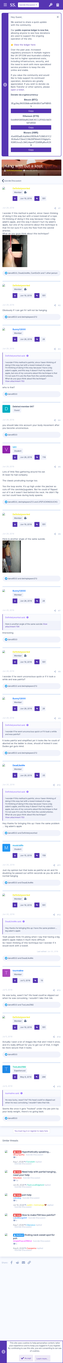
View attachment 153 (14, 381)
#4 (59, 420)
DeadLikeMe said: (13, 921)
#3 (59, 349)
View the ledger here (25, 44)
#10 (59, 785)
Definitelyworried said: (15, 356)
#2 (59, 305)
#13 (59, 990)
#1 (59, 208)
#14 (59, 1037)
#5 (59, 467)
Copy (31, 111)
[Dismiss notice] (57, 17)
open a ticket (17, 89)
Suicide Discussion (34, 1154)
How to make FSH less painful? (39, 1215)
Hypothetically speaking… (36, 1151)
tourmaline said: (12, 1093)
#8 (59, 671)
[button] (5, 5)
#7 (59, 610)
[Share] (55, 208)
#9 (59, 718)
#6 (59, 534)
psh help (27, 1194)
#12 (59, 914)
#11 (59, 865)
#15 (59, 1086)
